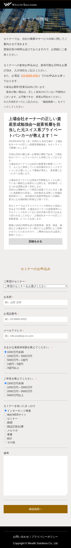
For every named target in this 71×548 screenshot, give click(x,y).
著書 (9, 434)
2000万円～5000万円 (19, 391)
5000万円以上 (15, 395)
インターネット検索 (19, 410)
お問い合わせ (21, 536)
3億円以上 (13, 367)
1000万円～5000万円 (19, 356)
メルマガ (12, 430)
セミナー (12, 418)
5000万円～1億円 (17, 360)
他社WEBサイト (16, 414)
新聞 (9, 422)
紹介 (9, 438)
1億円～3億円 (15, 364)
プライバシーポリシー (45, 536)
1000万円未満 (15, 352)
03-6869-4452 (30, 75)
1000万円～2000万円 (19, 387)
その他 (11, 442)
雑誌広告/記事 (15, 426)
